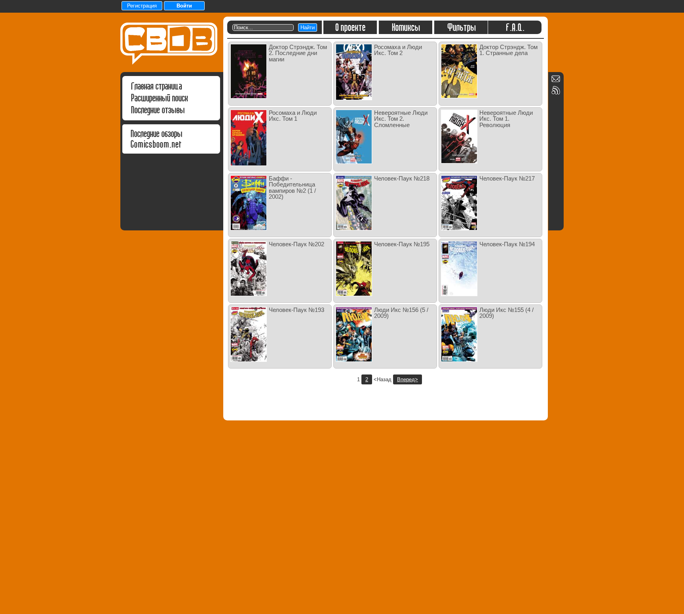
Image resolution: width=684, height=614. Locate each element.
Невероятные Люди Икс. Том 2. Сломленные (401, 118)
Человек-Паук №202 (296, 244)
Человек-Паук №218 (401, 178)
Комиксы (405, 27)
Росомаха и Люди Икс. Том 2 (398, 50)
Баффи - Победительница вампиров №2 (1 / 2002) (292, 187)
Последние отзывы (157, 110)
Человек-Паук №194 (507, 244)
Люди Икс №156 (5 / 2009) (401, 312)
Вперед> (407, 379)
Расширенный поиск (159, 98)
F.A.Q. (514, 27)
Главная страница (156, 86)
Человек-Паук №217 (507, 178)
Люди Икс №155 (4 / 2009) (506, 312)
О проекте (350, 27)
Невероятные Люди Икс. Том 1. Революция (506, 118)
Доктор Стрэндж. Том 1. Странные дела (508, 50)
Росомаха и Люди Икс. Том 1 (293, 115)
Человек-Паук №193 (296, 309)
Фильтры (461, 27)
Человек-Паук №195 (401, 244)
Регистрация (142, 6)
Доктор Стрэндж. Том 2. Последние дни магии (298, 53)
